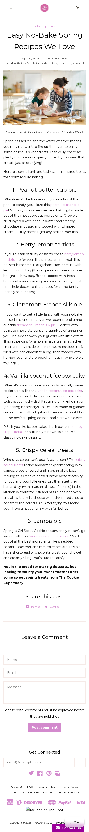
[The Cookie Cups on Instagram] (58, 774)
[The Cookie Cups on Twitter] (31, 774)
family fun (34, 63)
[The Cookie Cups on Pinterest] (49, 774)
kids (44, 63)
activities (20, 63)
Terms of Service (68, 792)
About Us (17, 787)
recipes (52, 63)
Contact (48, 792)
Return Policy (46, 787)
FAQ (30, 787)
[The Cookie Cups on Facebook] (40, 774)
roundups (65, 63)
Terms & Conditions (26, 792)
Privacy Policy (69, 787)
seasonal (78, 63)
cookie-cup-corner (45, 26)
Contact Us (70, 828)
